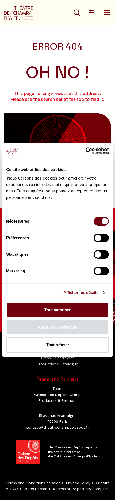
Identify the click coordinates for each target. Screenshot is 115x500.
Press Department (57, 358)
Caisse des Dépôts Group (57, 395)
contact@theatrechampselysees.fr (57, 427)
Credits (102, 483)
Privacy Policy (78, 483)
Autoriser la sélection (58, 327)
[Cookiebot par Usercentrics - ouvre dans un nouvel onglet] (85, 150)
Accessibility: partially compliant (81, 489)
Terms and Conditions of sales (33, 483)
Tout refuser (57, 344)
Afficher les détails (81, 292)
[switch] (101, 238)
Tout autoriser (57, 309)
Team (57, 389)
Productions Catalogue (57, 364)
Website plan (35, 489)
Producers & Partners (57, 401)
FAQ (14, 489)
